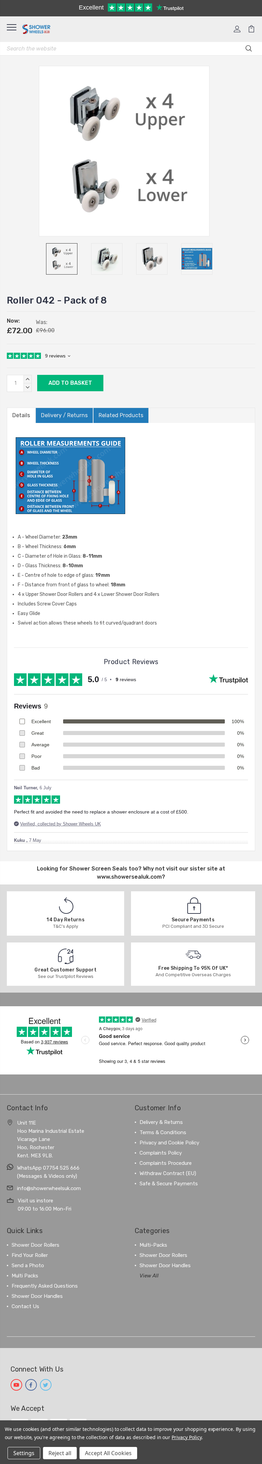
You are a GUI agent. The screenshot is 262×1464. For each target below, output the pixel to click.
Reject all (59, 1453)
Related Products (121, 415)
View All (149, 1276)
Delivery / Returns (64, 415)
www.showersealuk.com (129, 877)
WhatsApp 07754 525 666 (48, 1168)
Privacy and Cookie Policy (169, 1143)
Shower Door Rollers (35, 1245)
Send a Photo (28, 1265)
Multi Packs (25, 1276)
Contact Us (25, 1306)
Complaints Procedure (166, 1163)
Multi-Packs (153, 1245)
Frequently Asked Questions (45, 1286)
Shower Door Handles (37, 1296)
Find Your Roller (30, 1255)
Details (21, 415)
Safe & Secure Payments (169, 1184)
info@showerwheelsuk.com (49, 1188)
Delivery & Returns (161, 1122)
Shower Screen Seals (98, 868)
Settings (23, 1453)
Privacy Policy (186, 1437)
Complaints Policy (161, 1153)
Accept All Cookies (108, 1453)
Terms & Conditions (163, 1132)
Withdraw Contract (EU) (168, 1173)
